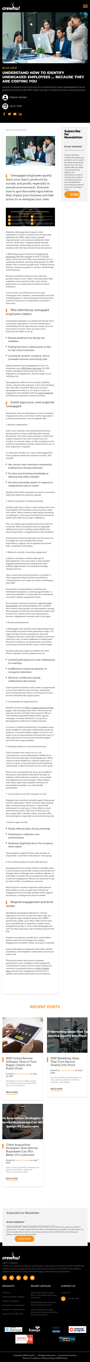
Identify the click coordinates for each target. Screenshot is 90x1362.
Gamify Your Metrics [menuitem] (10, 1301)
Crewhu (73, 1355)
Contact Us (68, 1286)
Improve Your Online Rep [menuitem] (12, 1314)
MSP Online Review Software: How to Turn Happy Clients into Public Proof (44, 1295)
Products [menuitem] (8, 1286)
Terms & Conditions (32, 1358)
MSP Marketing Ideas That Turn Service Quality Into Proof (65, 1062)
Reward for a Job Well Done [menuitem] (13, 1310)
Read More (12, 1092)
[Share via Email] (15, 114)
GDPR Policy (61, 1358)
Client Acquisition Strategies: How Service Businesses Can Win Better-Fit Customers (44, 1312)
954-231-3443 (73, 1299)
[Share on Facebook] (4, 114)
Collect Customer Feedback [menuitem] (13, 1297)
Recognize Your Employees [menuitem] (13, 1305)
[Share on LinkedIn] (20, 114)
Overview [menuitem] (6, 1293)
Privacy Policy (48, 1358)
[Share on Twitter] (9, 114)
